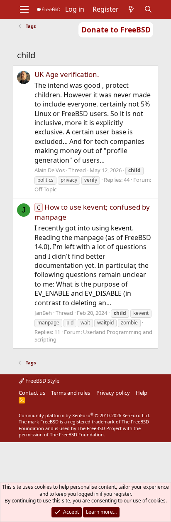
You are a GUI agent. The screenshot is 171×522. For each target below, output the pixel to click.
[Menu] (24, 9)
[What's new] (131, 9)
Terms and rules (70, 392)
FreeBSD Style (41, 380)
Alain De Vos (49, 170)
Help (141, 392)
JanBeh (43, 313)
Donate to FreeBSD (116, 30)
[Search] (148, 9)
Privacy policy (113, 392)
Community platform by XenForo (84, 415)
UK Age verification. (66, 74)
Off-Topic (45, 189)
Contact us (32, 392)
